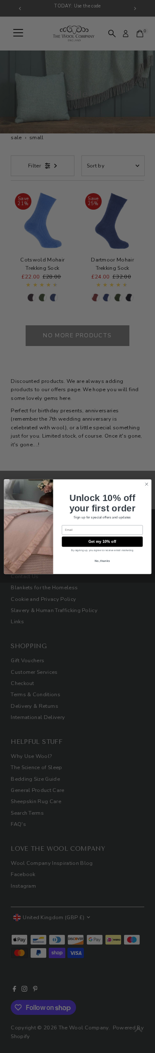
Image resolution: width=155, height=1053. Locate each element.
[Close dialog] (146, 484)
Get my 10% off (102, 541)
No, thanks (102, 560)
